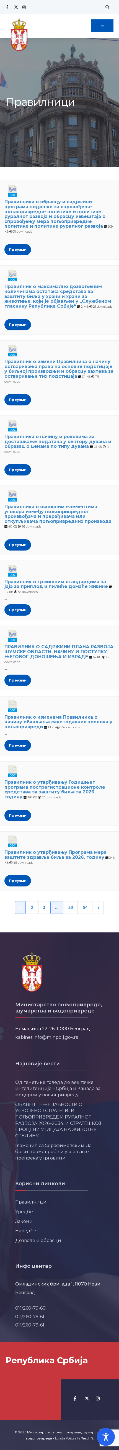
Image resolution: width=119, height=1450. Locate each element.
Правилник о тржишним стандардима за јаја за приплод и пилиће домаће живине (56, 584)
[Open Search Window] (106, 7)
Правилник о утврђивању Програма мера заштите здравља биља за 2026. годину (55, 855)
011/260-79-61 (29, 1316)
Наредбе (25, 1230)
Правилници (30, 1202)
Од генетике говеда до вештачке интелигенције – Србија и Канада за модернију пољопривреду (57, 1088)
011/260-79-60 (30, 1308)
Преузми (18, 249)
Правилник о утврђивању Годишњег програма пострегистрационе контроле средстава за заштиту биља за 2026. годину (54, 789)
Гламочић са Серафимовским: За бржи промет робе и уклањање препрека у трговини (53, 1152)
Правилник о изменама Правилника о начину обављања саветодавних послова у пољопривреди (58, 721)
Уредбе (24, 1211)
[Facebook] (7, 7)
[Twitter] (15, 7)
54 (85, 907)
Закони (24, 1221)
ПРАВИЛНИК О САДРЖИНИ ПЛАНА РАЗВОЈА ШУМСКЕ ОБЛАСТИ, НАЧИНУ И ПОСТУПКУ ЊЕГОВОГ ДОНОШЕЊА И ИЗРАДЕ (58, 651)
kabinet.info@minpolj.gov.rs (46, 1037)
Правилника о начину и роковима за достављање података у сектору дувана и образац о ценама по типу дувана (57, 441)
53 (70, 907)
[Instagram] (23, 7)
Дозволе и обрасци (38, 1240)
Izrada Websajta (68, 1438)
